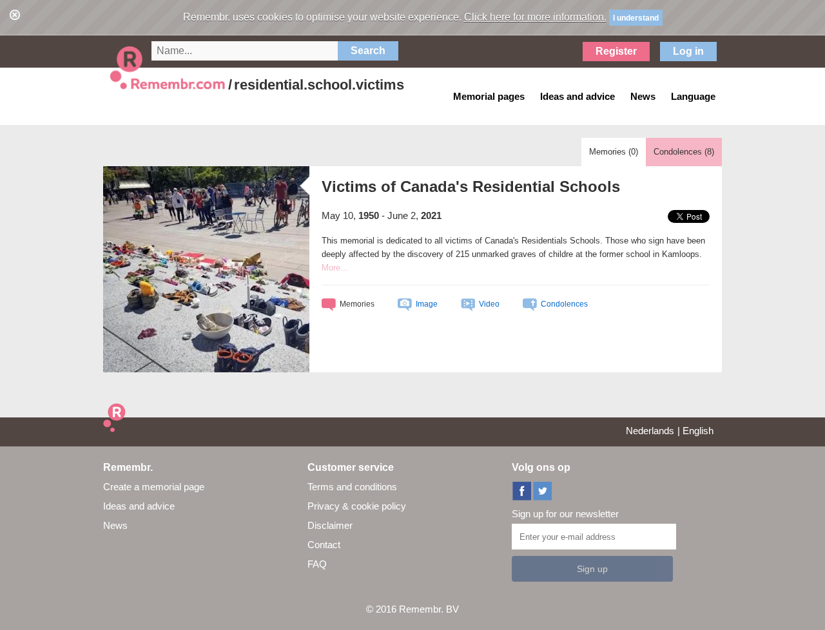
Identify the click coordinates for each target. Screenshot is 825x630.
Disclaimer (330, 525)
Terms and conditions (352, 486)
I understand (636, 18)
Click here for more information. (535, 17)
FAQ (317, 563)
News (115, 525)
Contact (323, 544)
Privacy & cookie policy (356, 506)
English (698, 430)
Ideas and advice (139, 506)
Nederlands (650, 430)
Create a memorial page (153, 486)
